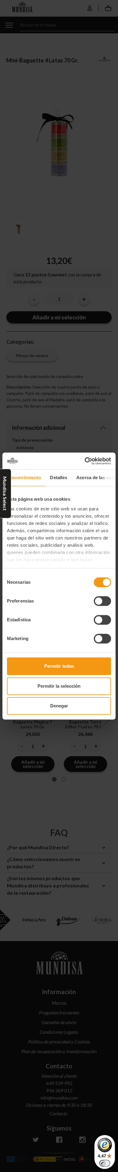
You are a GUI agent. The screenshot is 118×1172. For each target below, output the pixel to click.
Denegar (59, 705)
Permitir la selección (59, 686)
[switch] (102, 601)
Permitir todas (59, 666)
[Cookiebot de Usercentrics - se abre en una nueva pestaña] (85, 461)
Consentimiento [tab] (24, 477)
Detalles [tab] (58, 477)
